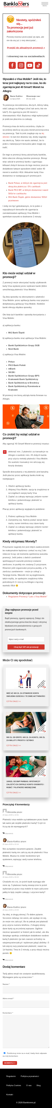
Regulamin (11, 1076)
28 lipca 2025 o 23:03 (11, 910)
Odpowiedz (9, 833)
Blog (39, 1085)
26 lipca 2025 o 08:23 (11, 877)
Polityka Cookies (13, 1085)
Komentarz (8, 1013)
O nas (29, 1085)
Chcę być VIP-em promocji (26, 647)
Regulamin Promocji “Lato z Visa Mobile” (27, 597)
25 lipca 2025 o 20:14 (11, 844)
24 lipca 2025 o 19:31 (11, 815)
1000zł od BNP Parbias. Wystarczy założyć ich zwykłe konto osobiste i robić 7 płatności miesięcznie (25, 784)
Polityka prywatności (30, 1076)
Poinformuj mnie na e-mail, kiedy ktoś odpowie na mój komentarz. (25, 1054)
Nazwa (6, 984)
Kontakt (9, 1094)
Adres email (8, 998)
